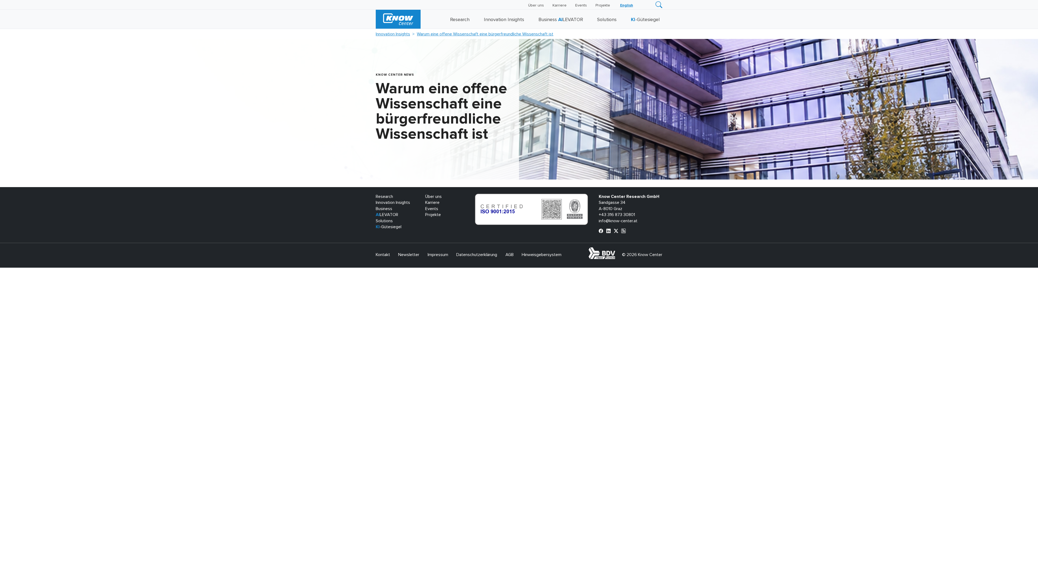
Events (581, 5)
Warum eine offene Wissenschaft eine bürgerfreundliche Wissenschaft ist (485, 34)
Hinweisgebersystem (541, 255)
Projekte (602, 5)
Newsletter (408, 255)
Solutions (607, 19)
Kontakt (383, 255)
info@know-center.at (618, 221)
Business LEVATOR (560, 19)
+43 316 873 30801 (617, 215)
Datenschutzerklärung (476, 255)
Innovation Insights (504, 19)
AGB (509, 255)
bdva (616, 250)
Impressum (438, 255)
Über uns (536, 5)
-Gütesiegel (645, 19)
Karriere (560, 5)
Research (460, 19)
